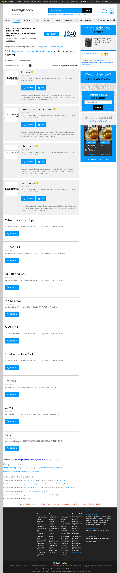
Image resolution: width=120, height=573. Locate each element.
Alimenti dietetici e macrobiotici (66, 541)
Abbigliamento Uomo (30, 471)
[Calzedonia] (12, 189)
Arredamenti (41, 516)
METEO (79, 20)
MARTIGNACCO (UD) (60, 78)
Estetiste (63, 526)
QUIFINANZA (90, 566)
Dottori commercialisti (76, 527)
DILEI (92, 1)
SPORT (35, 504)
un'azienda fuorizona (23, 60)
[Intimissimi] (12, 152)
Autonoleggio (41, 547)
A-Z (23, 66)
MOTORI (42, 504)
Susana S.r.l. (13, 247)
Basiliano (98, 524)
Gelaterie (63, 554)
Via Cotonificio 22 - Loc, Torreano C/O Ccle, (37, 152)
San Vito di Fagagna (34, 484)
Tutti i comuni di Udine (93, 511)
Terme (62, 521)
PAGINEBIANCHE (72, 1)
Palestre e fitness (66, 516)
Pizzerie (74, 540)
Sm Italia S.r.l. (13, 381)
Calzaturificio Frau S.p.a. (20, 220)
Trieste (102, 530)
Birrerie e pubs (76, 543)
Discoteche (75, 545)
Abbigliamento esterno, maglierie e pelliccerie (20, 47)
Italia (29, 498)
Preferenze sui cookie (73, 568)
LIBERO (18, 1)
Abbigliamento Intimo (25, 467)
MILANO (55, 14)
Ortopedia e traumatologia (53, 549)
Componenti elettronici (41, 532)
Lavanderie (52, 526)
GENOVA (77, 14)
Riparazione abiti (54, 528)
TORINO (72, 14)
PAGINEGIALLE (36, 1)
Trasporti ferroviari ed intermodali (41, 543)
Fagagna (63, 480)
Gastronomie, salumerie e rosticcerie (65, 545)
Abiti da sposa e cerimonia (53, 532)
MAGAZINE (68, 20)
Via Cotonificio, (11, 307)
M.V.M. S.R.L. (13, 300)
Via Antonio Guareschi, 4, (15, 253)
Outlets (51, 525)
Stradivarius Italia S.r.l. (19, 354)
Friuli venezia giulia (67, 495)
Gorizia (88, 530)
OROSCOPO (65, 504)
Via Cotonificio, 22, (12, 414)
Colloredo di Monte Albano (36, 491)
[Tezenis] (12, 78)
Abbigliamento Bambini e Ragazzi (48, 467)
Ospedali (51, 540)
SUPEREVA (107, 566)
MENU (107, 1)
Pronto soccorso (54, 542)
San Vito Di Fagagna (105, 517)
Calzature (51, 521)
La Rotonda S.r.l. (15, 274)
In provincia (65, 66)
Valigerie (51, 523)
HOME (7, 20)
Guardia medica (53, 545)
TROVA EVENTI (76, 552)
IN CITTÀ (74, 504)
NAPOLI (60, 14)
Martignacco (22, 10)
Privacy (53, 568)
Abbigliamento (25, 76)
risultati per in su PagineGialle (98, 62)
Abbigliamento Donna (11, 471)
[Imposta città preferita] (6, 10)
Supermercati (65, 538)
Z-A (26, 66)
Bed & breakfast (77, 547)
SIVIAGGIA (99, 1)
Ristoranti (75, 538)
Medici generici (53, 543)
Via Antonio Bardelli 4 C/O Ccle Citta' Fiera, (37, 115)
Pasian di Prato (33, 488)
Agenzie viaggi (41, 540)
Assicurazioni (76, 521)
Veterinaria (52, 552)
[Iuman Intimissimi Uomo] (12, 115)
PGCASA (62, 1)
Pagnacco (70, 484)
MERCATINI (91, 142)
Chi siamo (39, 568)
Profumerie (64, 530)
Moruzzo (31, 480)
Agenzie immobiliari (75, 532)
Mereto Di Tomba (91, 522)
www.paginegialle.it (105, 54)
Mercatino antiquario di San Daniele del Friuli (91, 148)
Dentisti (51, 547)
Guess (9, 408)
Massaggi (63, 528)
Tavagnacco (68, 488)
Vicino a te (74, 66)
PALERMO (66, 14)
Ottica (50, 530)
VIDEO (49, 504)
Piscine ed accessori (64, 518)
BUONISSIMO (99, 566)
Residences (75, 549)
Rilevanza (16, 66)
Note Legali (46, 568)
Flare (8, 434)
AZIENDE (16, 20)
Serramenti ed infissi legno (41, 525)
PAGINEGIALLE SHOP (50, 1)
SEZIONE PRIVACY (91, 541)
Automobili (40, 554)
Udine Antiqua (105, 146)
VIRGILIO (26, 1)
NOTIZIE (27, 20)
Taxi (38, 538)
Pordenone (95, 530)
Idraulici (39, 519)
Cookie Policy (61, 568)
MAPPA (88, 20)
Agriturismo (75, 550)
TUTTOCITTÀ (84, 1)
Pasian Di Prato (98, 519)
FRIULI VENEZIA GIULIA (29, 118)
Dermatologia (65, 532)
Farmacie (51, 538)
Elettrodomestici (42, 518)
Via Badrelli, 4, (10, 387)
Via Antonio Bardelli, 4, (14, 226)
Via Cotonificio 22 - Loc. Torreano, (34, 78)
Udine (104, 524)
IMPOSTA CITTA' (105, 539)
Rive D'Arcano (90, 524)
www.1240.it (10, 41)
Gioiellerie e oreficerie (52, 518)
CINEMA (46, 20)
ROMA (50, 14)
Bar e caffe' (75, 542)
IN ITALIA (83, 14)
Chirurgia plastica (66, 533)
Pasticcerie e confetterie (64, 551)
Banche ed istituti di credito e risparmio (77, 517)
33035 (49, 78)
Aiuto (82, 568)
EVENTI (36, 20)
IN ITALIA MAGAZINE (92, 539)
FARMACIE (57, 20)
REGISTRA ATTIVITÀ (107, 20)
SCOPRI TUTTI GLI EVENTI (98, 159)
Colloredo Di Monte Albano (94, 521)
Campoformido (102, 522)
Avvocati (74, 530)
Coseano (31, 495)
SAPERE (56, 504)
